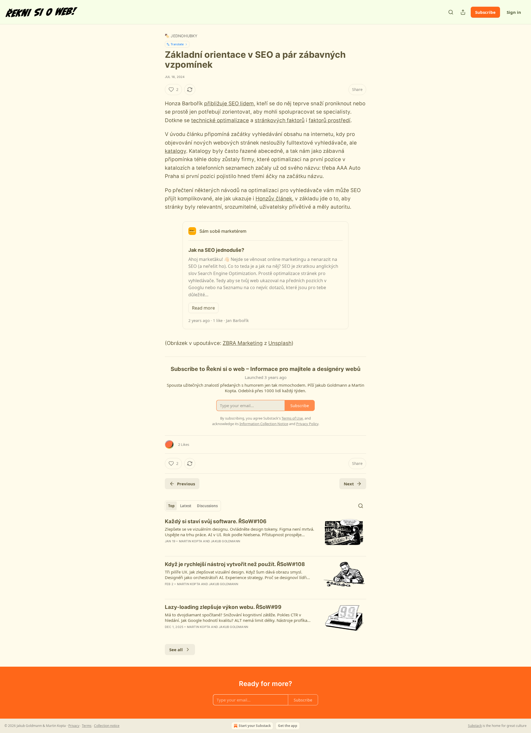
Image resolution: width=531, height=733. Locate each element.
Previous (186, 483)
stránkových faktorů (279, 120)
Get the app (287, 725)
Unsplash (279, 343)
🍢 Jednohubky (181, 35)
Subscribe (485, 12)
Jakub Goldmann (225, 541)
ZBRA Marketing (243, 343)
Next (349, 483)
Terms (87, 725)
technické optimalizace (220, 120)
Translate (177, 44)
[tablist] (193, 505)
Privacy (73, 725)
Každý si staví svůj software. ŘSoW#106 (216, 521)
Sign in (514, 12)
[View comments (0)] (217, 548)
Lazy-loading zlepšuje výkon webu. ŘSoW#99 (223, 607)
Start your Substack (255, 725)
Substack (475, 725)
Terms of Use (292, 418)
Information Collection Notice (264, 423)
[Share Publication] (462, 12)
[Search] (450, 12)
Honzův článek (274, 198)
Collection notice (106, 725)
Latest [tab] (185, 505)
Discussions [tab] (207, 505)
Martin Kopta (190, 541)
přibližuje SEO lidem (229, 103)
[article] (265, 535)
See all (176, 649)
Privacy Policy (307, 423)
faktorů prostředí (329, 120)
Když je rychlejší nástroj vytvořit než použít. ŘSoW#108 (235, 564)
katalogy (175, 151)
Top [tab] (171, 505)
